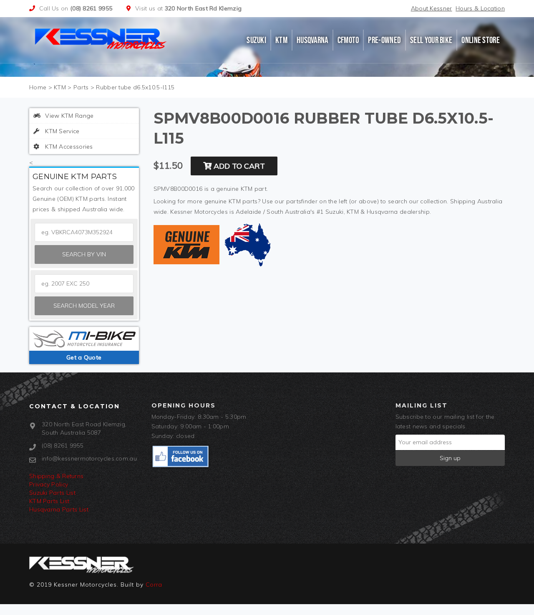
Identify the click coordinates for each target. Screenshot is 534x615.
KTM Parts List (49, 501)
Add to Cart (238, 166)
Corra (154, 584)
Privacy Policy (48, 484)
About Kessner (431, 8)
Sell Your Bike (431, 40)
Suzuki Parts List (52, 492)
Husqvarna (312, 40)
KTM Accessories (68, 146)
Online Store (480, 40)
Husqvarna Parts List (58, 509)
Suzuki (256, 40)
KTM (281, 40)
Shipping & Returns (56, 476)
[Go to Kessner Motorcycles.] (37, 87)
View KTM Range (68, 115)
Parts (81, 87)
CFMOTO (348, 40)
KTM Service (61, 131)
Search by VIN (84, 254)
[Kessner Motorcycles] (101, 38)
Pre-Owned (384, 40)
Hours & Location (480, 8)
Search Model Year (84, 305)
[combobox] (84, 283)
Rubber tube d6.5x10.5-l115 (135, 87)
